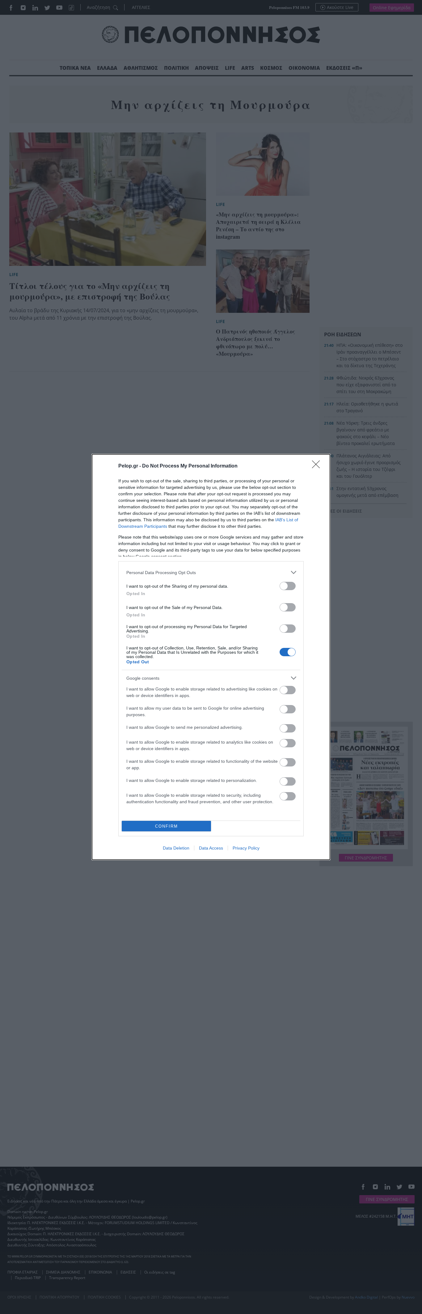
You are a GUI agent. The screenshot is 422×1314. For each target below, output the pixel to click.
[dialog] (211, 657)
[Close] (318, 466)
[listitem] (211, 572)
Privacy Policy (246, 848)
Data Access (211, 848)
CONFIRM (166, 826)
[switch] (288, 586)
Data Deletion (176, 848)
